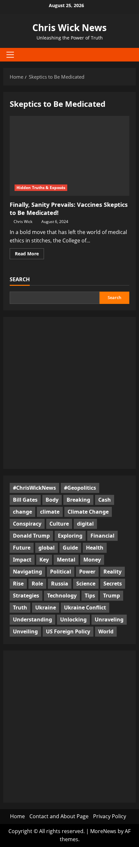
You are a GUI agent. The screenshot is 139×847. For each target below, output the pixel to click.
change (22, 511)
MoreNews (103, 831)
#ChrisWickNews (34, 487)
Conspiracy (27, 523)
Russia (59, 583)
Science (85, 583)
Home (17, 816)
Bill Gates (25, 499)
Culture (59, 523)
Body (52, 499)
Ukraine (45, 607)
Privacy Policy (109, 816)
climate (49, 511)
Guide (70, 547)
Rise (18, 583)
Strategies (26, 595)
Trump (111, 595)
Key (44, 559)
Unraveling (109, 619)
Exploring (70, 535)
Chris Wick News (69, 27)
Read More (29, 254)
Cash (104, 499)
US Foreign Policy (68, 631)
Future (21, 547)
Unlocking (73, 619)
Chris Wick (23, 221)
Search (20, 279)
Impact (22, 559)
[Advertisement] (69, 393)
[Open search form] (128, 55)
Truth (20, 607)
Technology (62, 595)
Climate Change (88, 511)
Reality (112, 571)
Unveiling (25, 631)
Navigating (27, 571)
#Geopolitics (80, 487)
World (105, 631)
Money (92, 559)
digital (85, 523)
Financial (102, 535)
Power (87, 571)
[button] (10, 54)
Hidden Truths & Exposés (40, 187)
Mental (66, 559)
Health (94, 547)
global (46, 547)
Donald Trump (31, 535)
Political (60, 571)
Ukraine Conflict (85, 607)
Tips (90, 595)
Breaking (78, 499)
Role (37, 583)
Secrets (112, 583)
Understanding (32, 619)
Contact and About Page (59, 816)
